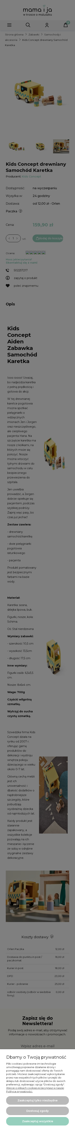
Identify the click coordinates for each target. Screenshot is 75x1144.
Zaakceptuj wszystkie (37, 1121)
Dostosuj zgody (37, 1111)
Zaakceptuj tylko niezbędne (38, 1100)
